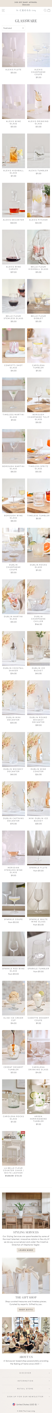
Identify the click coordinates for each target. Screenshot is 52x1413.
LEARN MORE (26, 1250)
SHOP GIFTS (26, 1310)
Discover (25, 1373)
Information (25, 1381)
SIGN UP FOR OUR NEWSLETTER (25, 1397)
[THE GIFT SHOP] (26, 1276)
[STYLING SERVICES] (26, 1211)
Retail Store (25, 1389)
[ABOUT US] (26, 1335)
